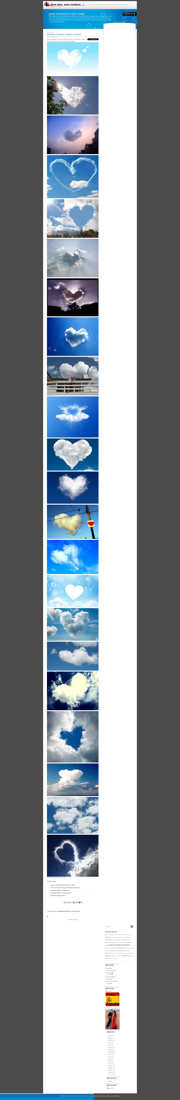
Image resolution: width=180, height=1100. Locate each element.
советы (125, 955)
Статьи (108, 983)
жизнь (114, 942)
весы (130, 934)
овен (133, 948)
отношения (111, 950)
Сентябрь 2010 (112, 1074)
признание (108, 953)
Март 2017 (111, 1035)
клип (106, 945)
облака (52, 36)
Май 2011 (111, 1060)
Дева (106, 934)
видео (107, 937)
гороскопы (114, 939)
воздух (122, 937)
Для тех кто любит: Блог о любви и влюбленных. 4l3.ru (78, 1096)
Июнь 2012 (111, 1044)
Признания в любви (111, 981)
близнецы (126, 934)
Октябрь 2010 (112, 1072)
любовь (116, 948)
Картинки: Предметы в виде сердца (60, 890)
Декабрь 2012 (112, 1038)
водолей (118, 937)
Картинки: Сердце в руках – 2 (58, 895)
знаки (120, 942)
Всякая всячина (110, 970)
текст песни (112, 958)
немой (125, 948)
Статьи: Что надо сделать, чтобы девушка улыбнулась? (65, 887)
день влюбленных (123, 940)
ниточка (129, 948)
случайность (119, 955)
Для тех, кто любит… (67, 4)
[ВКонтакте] (74, 902)
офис (116, 950)
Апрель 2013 (112, 1036)
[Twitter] (76, 902)
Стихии (109, 974)
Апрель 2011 (111, 1061)
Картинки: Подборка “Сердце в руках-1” (61, 892)
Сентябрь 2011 (112, 1052)
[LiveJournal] (81, 902)
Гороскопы (108, 972)
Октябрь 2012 (112, 1040)
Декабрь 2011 (112, 1049)
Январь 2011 (112, 1067)
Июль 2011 (111, 1056)
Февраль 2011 (112, 1065)
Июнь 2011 (111, 1058)
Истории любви (110, 976)
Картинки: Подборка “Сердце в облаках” (64, 34)
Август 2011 (111, 1054)
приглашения (127, 950)
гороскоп (108, 940)
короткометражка (119, 944)
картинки (128, 942)
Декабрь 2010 (112, 1068)
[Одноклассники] (78, 902)
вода (115, 937)
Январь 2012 (112, 1047)
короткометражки (109, 948)
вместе (112, 937)
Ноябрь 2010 (112, 1070)
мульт (121, 948)
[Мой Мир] (80, 902)
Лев (115, 934)
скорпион (113, 955)
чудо (117, 958)
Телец (122, 934)
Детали (110, 1081)
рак (118, 953)
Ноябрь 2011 (112, 1051)
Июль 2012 (111, 1042)
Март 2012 (111, 1045)
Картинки (56, 911)
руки (120, 953)
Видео (107, 968)
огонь (106, 950)
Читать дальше (76, 911)
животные (108, 942)
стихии (131, 955)
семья (131, 953)
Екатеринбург (111, 934)
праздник (121, 950)
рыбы (123, 953)
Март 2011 (111, 1063)
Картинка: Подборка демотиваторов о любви (62, 885)
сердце (55, 36)
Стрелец (118, 934)
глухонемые (127, 937)
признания (114, 953)
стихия (107, 958)
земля (117, 942)
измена (123, 942)
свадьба (126, 953)
